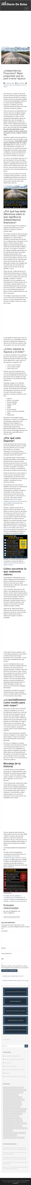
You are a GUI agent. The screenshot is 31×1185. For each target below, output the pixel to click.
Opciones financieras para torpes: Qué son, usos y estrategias (15, 1153)
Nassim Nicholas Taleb (9, 1121)
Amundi (24, 1090)
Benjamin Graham (8, 1097)
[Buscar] (26, 1046)
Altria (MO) (18, 1090)
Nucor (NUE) (19, 1121)
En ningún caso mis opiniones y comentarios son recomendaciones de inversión (14, 897)
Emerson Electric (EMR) (15, 1104)
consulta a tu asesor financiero (17, 901)
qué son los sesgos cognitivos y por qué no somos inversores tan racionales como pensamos (15, 501)
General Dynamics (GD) (9, 1109)
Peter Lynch (23, 1123)
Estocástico (6, 1106)
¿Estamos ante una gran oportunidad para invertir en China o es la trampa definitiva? (14, 1148)
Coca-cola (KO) (7, 1102)
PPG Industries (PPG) (9, 1126)
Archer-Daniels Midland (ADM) (11, 1095)
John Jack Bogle (7, 1111)
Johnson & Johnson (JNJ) (19, 1111)
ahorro (5, 917)
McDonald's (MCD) (8, 1118)
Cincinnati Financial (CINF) (10, 1099)
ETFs (12, 1106)
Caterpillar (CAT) (18, 1097)
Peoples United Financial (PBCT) (11, 1123)
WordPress (15, 1183)
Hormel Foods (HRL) (21, 1109)
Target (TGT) (22, 1133)
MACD (17, 1116)
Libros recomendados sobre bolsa (17, 85)
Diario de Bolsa (20, 83)
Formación (6, 85)
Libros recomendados (14, 917)
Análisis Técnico (19, 1092)
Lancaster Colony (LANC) (16, 1114)
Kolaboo (14, 248)
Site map (27, 1180)
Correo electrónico (6, 953)
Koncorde (6, 1114)
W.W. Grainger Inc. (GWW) (10, 1137)
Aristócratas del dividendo (12, 1056)
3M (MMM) (6, 1087)
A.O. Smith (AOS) (14, 1087)
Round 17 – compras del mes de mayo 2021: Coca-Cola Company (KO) (15, 1167)
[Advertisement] (15, 27)
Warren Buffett (20, 1137)
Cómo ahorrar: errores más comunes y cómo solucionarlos (15, 1163)
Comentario (4, 931)
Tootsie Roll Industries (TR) (10, 1135)
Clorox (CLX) (21, 1099)
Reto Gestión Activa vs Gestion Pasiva (15, 1076)
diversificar (6, 1104)
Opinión (5, 86)
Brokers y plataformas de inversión (14, 1059)
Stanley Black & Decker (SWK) (11, 1133)
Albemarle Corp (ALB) (9, 1090)
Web (2, 959)
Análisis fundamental (8, 1092)
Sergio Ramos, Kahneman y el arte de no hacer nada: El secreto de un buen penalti (14, 1158)
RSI (26, 1128)
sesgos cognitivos (8, 1130)
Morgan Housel (17, 1118)
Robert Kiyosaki (20, 1128)
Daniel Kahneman (16, 1102)
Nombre (3, 948)
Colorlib (17, 1182)
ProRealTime (18, 1126)
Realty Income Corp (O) (9, 1128)
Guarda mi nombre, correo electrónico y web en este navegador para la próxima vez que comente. (15, 966)
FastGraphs (17, 1106)
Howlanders (21, 248)
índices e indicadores (11, 1066)
